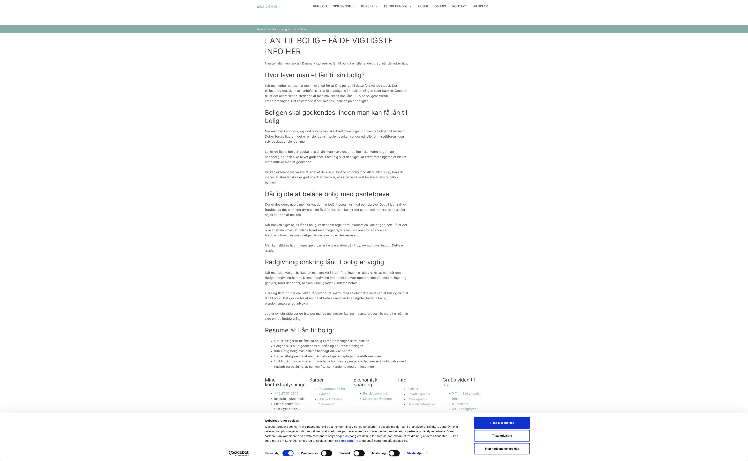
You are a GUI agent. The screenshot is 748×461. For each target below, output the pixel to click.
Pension (320, 6)
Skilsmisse (342, 6)
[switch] (326, 453)
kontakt (459, 6)
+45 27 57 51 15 (286, 393)
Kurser (367, 6)
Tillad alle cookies (502, 422)
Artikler (480, 6)
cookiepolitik (344, 440)
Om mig (440, 6)
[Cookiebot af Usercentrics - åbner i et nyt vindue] (239, 453)
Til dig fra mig (396, 6)
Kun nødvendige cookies (502, 448)
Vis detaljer (415, 453)
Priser (423, 6)
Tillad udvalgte (502, 435)
